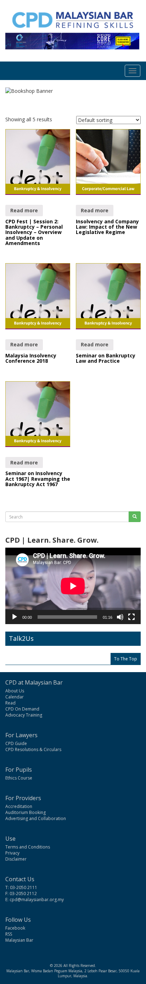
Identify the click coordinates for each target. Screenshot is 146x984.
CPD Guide (16, 743)
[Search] (135, 516)
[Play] (14, 617)
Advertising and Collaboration (35, 818)
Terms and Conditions (27, 847)
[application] (73, 586)
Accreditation (18, 806)
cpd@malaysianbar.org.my (37, 900)
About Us (14, 691)
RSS (8, 934)
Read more (24, 210)
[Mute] (120, 617)
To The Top (125, 658)
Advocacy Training (23, 715)
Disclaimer (16, 859)
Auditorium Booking (25, 812)
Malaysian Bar (19, 940)
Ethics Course (18, 778)
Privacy (12, 853)
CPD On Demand (22, 709)
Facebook (15, 928)
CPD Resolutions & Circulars (33, 749)
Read (10, 703)
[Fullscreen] (131, 617)
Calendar (14, 697)
